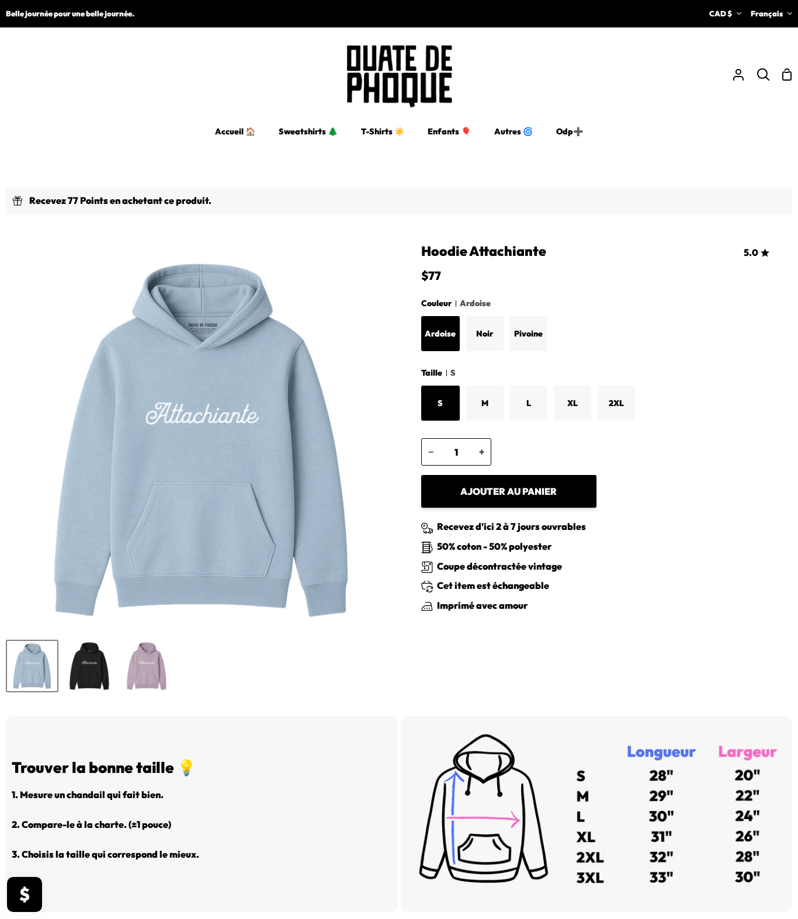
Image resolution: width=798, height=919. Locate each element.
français (767, 13)
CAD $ (720, 13)
